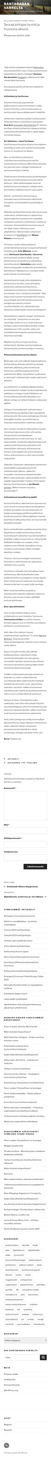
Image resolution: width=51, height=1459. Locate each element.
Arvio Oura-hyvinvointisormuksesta (20, 1102)
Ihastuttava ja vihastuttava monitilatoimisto (24, 1083)
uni (22, 1319)
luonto (19, 1275)
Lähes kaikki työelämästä (15, 999)
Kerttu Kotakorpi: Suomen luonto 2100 (21, 1229)
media (28, 1275)
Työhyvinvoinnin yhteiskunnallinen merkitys (24, 1116)
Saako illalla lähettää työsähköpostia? (21, 1054)
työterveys (38, 1314)
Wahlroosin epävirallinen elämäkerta (21, 1121)
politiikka (40, 1285)
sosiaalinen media (30, 1290)
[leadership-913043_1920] (25, 48)
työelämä (31, 763)
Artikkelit (13, 759)
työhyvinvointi (12, 1314)
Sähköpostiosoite (13, 838)
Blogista (8, 1424)
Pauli (32, 21)
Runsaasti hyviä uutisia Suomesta (19, 916)
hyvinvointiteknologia (15, 1260)
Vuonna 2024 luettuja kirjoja (17, 930)
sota (23, 1294)
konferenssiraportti (31, 1270)
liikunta (8, 1275)
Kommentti (10, 788)
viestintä (9, 1324)
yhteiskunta (38, 1324)
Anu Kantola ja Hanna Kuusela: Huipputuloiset (25, 1204)
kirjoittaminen (11, 1270)
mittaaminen (26, 1280)
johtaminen (14, 763)
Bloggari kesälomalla (13, 1146)
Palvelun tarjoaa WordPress (15, 1453)
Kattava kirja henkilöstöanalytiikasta (20, 971)
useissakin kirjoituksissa (25, 125)
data (7, 1250)
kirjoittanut (22, 235)
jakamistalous (35, 1260)
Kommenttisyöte (12, 1385)
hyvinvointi (19, 1255)
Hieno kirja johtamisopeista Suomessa (21, 957)
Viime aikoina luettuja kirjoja (17, 946)
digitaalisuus (19, 1250)
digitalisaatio (34, 1250)
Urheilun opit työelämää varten (18, 941)
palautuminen (26, 1285)
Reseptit (8, 1430)
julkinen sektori (26, 1265)
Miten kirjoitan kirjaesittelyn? (17, 1032)
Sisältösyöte (10, 1379)
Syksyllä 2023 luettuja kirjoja (17, 935)
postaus (7, 487)
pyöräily (9, 1290)
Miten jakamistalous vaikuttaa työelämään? (24, 1179)
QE (17, 1290)
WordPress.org (11, 1390)
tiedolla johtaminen (14, 1299)
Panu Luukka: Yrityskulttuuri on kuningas (22, 1088)
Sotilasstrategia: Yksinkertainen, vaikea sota (24, 1209)
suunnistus (33, 1294)
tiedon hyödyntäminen (15, 1304)
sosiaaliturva (11, 1294)
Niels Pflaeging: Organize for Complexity (22, 1193)
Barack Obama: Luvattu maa (16, 1215)
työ (23, 763)
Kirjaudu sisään (11, 1374)
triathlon (34, 1304)
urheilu (30, 1319)
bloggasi (22, 77)
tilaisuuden (38, 67)
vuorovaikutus (23, 1324)
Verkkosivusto (11, 852)
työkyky (25, 1314)
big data (25, 1245)
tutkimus (9, 1309)
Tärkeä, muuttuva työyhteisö (17, 1069)
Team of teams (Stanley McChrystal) (20, 1026)
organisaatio (11, 1285)
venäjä (40, 1319)
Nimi (7, 825)
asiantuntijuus (12, 1245)
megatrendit (11, 1280)
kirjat (39, 1265)
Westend (8, 1174)
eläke (7, 1255)
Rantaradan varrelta (17, 6)
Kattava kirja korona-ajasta (16, 951)
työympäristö (11, 1319)
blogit (35, 1245)
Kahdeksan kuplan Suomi (15, 994)
